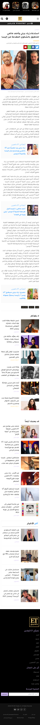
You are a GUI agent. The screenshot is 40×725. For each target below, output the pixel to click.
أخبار (37, 635)
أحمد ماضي (24, 307)
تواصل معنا (35, 684)
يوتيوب (15, 709)
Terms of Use (20, 718)
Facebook (24, 709)
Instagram (21, 709)
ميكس (36, 30)
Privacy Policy (31, 718)
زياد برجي (31, 307)
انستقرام (36, 680)
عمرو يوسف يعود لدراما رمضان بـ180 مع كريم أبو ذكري (11, 554)
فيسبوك (36, 672)
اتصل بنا (25, 714)
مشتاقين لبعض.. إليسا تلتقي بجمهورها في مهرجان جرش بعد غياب (10, 460)
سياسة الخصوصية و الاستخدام (11, 714)
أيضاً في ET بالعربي (18, 145)
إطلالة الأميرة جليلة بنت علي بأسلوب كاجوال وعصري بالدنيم (10, 401)
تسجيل (4, 694)
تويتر (37, 676)
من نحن (33, 714)
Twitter (18, 709)
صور (37, 643)
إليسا (37, 307)
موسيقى (16, 391)
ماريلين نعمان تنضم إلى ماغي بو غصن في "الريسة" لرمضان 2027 (11, 593)
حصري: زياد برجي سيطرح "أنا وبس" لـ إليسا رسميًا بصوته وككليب (14, 295)
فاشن (37, 659)
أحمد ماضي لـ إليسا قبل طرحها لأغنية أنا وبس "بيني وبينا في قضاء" (14, 212)
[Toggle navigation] (38, 18)
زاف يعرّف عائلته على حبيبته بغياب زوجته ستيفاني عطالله (11, 339)
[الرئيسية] (20, 19)
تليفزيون (16, 332)
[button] (37, 47)
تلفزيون (36, 651)
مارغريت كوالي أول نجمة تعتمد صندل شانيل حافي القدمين (10, 354)
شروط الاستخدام (8, 718)
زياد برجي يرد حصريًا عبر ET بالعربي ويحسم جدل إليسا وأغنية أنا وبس (14, 151)
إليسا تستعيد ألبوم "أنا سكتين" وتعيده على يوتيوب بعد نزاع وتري (10, 491)
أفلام (37, 647)
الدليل (29, 23)
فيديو (6, 18)
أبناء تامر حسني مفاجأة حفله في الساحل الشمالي (10, 385)
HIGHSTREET (22, 23)
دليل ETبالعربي (34, 663)
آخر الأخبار (10, 23)
